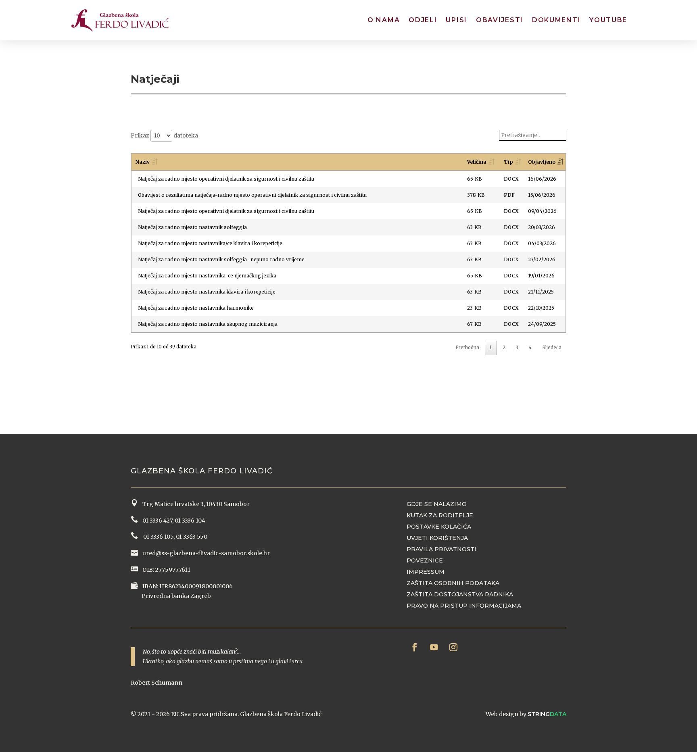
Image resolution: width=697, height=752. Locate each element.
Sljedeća (552, 347)
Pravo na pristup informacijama (464, 605)
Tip (508, 162)
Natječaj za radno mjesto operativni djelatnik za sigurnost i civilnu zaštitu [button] (226, 179)
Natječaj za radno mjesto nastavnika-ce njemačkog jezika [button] (207, 276)
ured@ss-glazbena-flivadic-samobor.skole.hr (205, 553)
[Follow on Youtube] (434, 647)
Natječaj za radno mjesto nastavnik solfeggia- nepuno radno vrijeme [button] (221, 259)
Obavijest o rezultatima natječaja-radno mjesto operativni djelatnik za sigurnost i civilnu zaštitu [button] (252, 195)
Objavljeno (541, 162)
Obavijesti (499, 20)
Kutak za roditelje (440, 515)
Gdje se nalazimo (437, 504)
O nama (383, 20)
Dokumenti (556, 20)
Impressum (425, 571)
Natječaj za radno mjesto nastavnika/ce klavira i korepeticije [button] (210, 243)
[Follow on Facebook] (415, 647)
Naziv (143, 162)
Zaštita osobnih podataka (453, 583)
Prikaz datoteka (164, 135)
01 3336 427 (156, 520)
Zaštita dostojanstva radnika (460, 594)
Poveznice (425, 560)
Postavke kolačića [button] (439, 526)
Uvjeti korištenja (437, 538)
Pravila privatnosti (441, 549)
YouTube (608, 20)
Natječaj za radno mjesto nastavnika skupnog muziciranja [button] (208, 324)
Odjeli (423, 20)
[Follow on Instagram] (453, 647)
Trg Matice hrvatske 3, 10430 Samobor (195, 504)
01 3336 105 (157, 536)
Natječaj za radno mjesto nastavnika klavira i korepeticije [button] (206, 292)
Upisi (456, 20)
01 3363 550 (191, 536)
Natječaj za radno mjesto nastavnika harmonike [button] (196, 308)
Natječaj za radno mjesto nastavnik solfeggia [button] (192, 227)
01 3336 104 (190, 520)
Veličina (476, 162)
